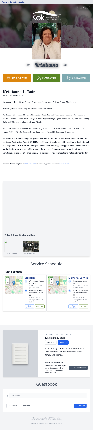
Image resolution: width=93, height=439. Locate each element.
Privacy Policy (40, 420)
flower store (64, 163)
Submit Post (80, 406)
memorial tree (30, 163)
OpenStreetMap (49, 423)
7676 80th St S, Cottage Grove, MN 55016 (36, 299)
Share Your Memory (78, 368)
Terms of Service (52, 420)
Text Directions (29, 306)
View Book (51, 342)
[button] (13, 283)
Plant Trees (39, 306)
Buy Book (63, 342)
